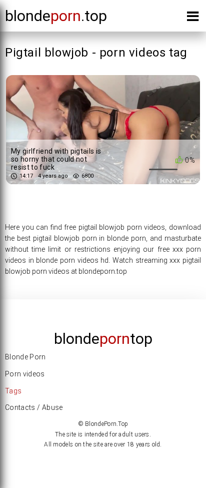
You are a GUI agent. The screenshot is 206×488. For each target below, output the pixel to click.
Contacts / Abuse (34, 407)
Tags (13, 391)
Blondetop (103, 338)
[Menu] (192, 18)
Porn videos (25, 374)
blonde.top (56, 16)
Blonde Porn (25, 357)
